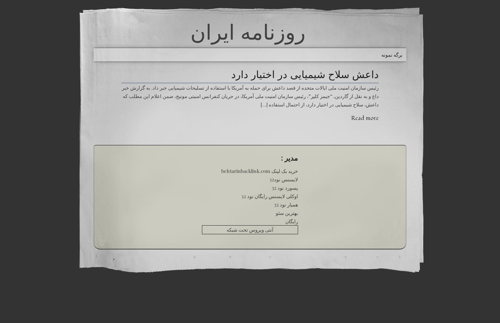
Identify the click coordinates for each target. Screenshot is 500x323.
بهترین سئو (287, 213)
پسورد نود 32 (285, 187)
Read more (365, 118)
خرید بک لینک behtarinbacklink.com (259, 171)
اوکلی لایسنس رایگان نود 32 (269, 196)
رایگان (291, 221)
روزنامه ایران (248, 32)
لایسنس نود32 (283, 179)
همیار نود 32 (286, 204)
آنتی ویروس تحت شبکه (250, 229)
